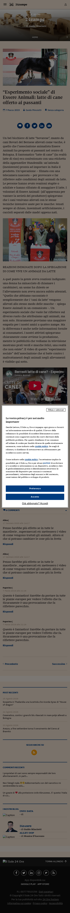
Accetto (35, 497)
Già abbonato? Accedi (35, 503)
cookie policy (41, 446)
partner (46, 463)
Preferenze (35, 488)
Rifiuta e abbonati (56, 410)
